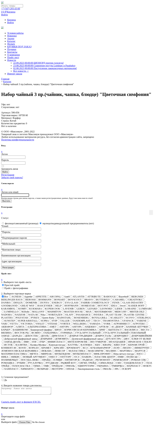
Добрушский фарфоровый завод (20, 339)
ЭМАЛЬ (107, 369)
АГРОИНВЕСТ (122, 323)
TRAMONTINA (111, 320)
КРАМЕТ (46, 348)
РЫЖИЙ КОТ (68, 363)
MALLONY (38, 311)
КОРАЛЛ (33, 348)
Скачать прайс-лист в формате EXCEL (21, 402)
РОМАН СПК (138, 360)
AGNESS (16, 296)
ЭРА (116, 369)
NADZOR (20, 314)
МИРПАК (46, 354)
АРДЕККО (90, 326)
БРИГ (102, 329)
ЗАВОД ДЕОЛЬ (12, 342)
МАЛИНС (111, 351)
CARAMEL (119, 299)
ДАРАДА (17, 335)
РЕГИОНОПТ (103, 360)
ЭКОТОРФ (57, 369)
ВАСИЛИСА (131, 329)
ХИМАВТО (27, 369)
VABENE (141, 320)
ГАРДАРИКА (51, 332)
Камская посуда (57, 345)
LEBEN (81, 308)
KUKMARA (35, 308)
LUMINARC (145, 308)
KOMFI (22, 308)
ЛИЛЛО (127, 348)
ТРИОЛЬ (70, 366)
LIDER (118, 308)
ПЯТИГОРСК (72, 360)
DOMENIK (31, 302)
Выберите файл (9, 422)
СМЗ (118, 363)
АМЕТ (52, 326)
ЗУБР (42, 342)
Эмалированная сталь (88, 369)
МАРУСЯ (140, 351)
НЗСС (140, 354)
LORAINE (130, 308)
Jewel (122, 305)
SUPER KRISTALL (28, 320)
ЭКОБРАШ (42, 369)
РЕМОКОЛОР (120, 360)
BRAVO (89, 299)
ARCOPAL (55, 296)
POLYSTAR (22, 317)
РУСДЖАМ (52, 363)
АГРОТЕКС (139, 323)
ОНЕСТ (53, 357)
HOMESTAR (88, 305)
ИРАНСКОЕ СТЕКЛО (140, 342)
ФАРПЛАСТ (133, 366)
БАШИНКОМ (20, 329)
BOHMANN (44, 299)
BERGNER (137, 296)
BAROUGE (110, 296)
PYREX (35, 317)
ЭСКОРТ (126, 369)
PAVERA (98, 314)
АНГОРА (64, 326)
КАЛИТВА (21, 345)
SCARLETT (116, 317)
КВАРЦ (107, 345)
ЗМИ (26, 342)
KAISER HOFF (136, 305)
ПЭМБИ (57, 360)
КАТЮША (86, 345)
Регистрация (7, 174)
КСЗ (85, 348)
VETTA (14, 323)
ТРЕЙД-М (57, 366)
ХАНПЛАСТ (11, 369)
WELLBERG (80, 323)
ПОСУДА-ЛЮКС (30, 360)
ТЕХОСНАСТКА (21, 366)
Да (5, 380)
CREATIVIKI (135, 299)
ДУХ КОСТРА (113, 339)
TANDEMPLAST (81, 320)
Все (6, 296)
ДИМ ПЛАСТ (59, 335)
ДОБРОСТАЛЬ (103, 335)
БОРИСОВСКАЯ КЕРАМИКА (80, 329)
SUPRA (45, 320)
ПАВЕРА (87, 357)
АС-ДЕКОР (117, 326)
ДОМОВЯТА (62, 339)
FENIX (116, 302)
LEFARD (92, 308)
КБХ (97, 345)
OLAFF (69, 314)
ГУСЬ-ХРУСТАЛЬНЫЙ (88, 332)
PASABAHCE (83, 314)
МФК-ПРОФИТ (102, 354)
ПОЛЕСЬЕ (132, 357)
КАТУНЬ (73, 345)
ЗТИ (34, 342)
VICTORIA (27, 323)
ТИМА (36, 366)
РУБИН (21, 363)
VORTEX (65, 323)
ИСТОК (8, 345)
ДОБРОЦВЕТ (121, 335)
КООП (22, 348)
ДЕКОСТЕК (31, 335)
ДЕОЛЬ (45, 335)
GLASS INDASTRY (133, 302)
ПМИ (121, 357)
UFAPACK (128, 320)
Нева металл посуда (124, 354)
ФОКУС (147, 366)
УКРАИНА (103, 366)
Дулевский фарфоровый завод (87, 339)
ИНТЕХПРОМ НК (77, 342)
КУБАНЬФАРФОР (100, 348)
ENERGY (57, 302)
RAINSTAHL (64, 317)
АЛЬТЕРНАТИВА (36, 326)
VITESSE (52, 323)
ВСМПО (36, 332)
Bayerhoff (123, 296)
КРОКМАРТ (73, 348)
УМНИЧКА (118, 366)
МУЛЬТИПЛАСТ (82, 354)
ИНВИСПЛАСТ (56, 342)
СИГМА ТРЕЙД (87, 363)
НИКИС (15, 357)
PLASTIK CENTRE (134, 314)
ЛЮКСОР (60, 351)
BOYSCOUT (75, 299)
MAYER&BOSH (103, 311)
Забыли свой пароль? (12, 177)
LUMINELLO (11, 311)
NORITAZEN (55, 314)
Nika (43, 314)
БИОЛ (58, 329)
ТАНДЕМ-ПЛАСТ (133, 363)
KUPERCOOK (52, 308)
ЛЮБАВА (46, 351)
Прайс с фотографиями (16, 288)
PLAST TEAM (113, 314)
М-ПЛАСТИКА (77, 351)
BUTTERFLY (103, 299)
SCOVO (130, 317)
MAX (89, 311)
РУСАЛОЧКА (35, 363)
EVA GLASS (71, 302)
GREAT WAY (27, 305)
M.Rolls (25, 311)
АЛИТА (20, 326)
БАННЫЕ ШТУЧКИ (137, 326)
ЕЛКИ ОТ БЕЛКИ (141, 339)
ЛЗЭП (116, 348)
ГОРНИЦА (66, 332)
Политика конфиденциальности (17, 139)
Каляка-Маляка (38, 345)
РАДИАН (88, 360)
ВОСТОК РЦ (22, 332)
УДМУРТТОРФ (86, 366)
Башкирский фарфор (41, 329)
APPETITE (41, 296)
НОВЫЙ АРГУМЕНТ (34, 357)
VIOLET (40, 323)
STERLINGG (144, 317)
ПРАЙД (46, 360)
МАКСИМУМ (95, 351)
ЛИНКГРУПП (141, 348)
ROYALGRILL (99, 317)
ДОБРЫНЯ (46, 339)
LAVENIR (68, 308)
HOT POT (103, 305)
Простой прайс (12, 285)
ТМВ (46, 366)
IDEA (114, 305)
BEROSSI (30, 299)
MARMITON (54, 311)
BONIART (59, 299)
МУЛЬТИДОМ (62, 354)
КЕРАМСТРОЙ (136, 345)
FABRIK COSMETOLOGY (95, 302)
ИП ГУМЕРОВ (98, 342)
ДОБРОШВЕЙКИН (141, 335)
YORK (107, 323)
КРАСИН (59, 348)
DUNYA (44, 302)
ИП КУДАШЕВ (117, 342)
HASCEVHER (44, 305)
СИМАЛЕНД (106, 363)
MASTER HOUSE (73, 311)
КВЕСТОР (119, 345)
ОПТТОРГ (65, 357)
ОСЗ (76, 357)
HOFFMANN (71, 305)
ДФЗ (126, 339)
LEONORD (106, 308)
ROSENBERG (81, 317)
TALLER (64, 320)
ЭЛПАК (70, 369)
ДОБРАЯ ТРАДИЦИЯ (80, 335)
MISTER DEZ (137, 311)
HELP (58, 305)
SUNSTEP (9, 320)
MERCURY (121, 311)
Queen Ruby (48, 317)
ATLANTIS (78, 296)
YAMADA (95, 323)
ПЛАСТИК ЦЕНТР (105, 357)
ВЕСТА (145, 329)
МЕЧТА (34, 354)
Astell (67, 296)
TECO (96, 320)
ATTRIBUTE (94, 296)
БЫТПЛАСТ (115, 329)
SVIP (54, 320)
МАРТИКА (126, 351)
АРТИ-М (103, 326)
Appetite (28, 296)
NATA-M (33, 314)
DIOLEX (18, 302)
